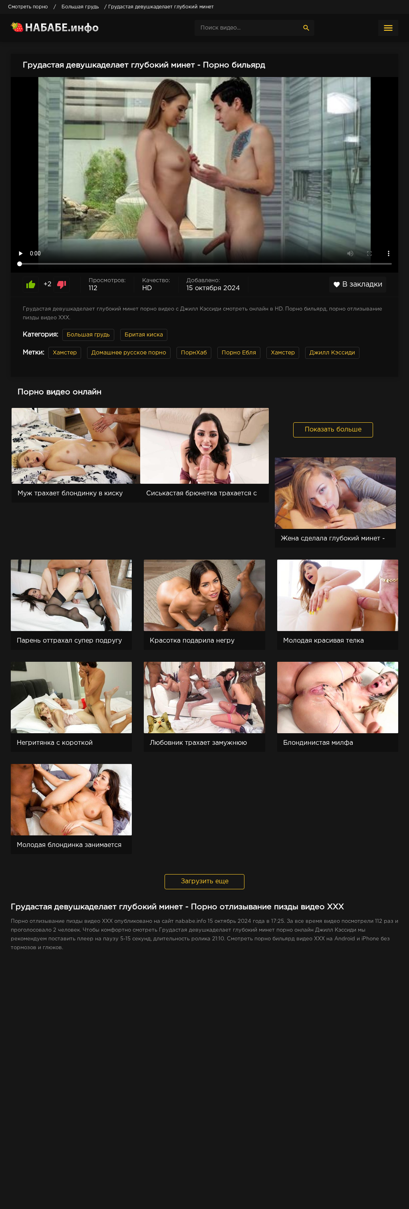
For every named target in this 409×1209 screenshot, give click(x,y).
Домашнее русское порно (128, 352)
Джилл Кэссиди (332, 352)
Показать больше (333, 430)
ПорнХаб (194, 352)
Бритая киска (144, 334)
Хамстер (65, 352)
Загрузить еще (204, 881)
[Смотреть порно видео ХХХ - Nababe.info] (71, 28)
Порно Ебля (239, 352)
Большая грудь (88, 334)
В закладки (357, 284)
